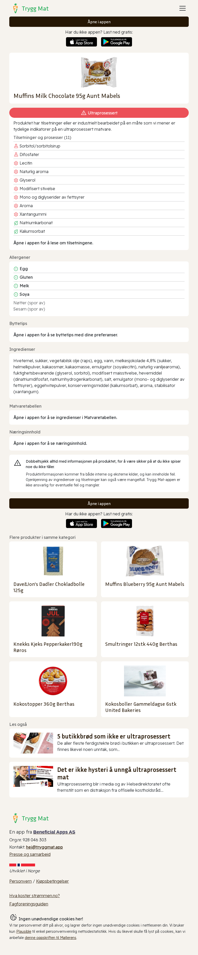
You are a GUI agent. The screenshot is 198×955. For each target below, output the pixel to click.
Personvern (20, 881)
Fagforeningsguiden (28, 903)
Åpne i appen (99, 21)
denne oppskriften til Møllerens (50, 937)
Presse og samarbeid (30, 854)
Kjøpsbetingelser (52, 881)
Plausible (23, 931)
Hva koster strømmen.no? (34, 895)
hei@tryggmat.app (44, 847)
